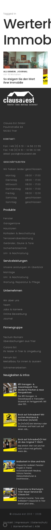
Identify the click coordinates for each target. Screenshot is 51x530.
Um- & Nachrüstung (15, 253)
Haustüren (9, 228)
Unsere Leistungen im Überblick (23, 267)
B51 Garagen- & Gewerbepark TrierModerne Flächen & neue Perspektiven (31, 388)
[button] (5, 525)
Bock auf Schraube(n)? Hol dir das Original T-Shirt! (32, 440)
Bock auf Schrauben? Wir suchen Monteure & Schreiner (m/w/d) (31, 417)
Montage (9, 272)
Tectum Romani (13, 337)
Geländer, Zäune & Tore (18, 243)
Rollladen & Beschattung (19, 233)
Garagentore (11, 223)
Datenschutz (39, 522)
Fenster (8, 218)
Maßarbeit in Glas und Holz (30, 461)
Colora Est (10, 347)
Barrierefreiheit (22, 526)
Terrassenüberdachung (18, 238)
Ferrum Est (10, 357)
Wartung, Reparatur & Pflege (21, 282)
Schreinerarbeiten (14, 367)
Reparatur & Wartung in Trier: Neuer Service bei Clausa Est (30, 492)
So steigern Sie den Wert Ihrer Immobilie (19, 81)
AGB (37, 526)
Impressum (22, 522)
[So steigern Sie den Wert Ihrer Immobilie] (25, 68)
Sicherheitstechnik (15, 248)
